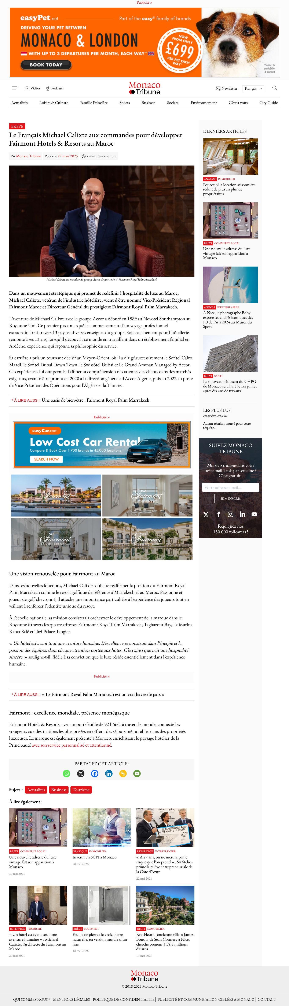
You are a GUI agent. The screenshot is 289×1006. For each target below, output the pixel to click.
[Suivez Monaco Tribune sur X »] (207, 515)
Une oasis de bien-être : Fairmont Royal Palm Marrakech (95, 400)
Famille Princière (94, 102)
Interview (17, 928)
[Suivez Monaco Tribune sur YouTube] (254, 515)
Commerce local (33, 851)
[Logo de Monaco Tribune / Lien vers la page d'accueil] (144, 87)
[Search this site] (274, 88)
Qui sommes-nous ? (31, 999)
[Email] (137, 773)
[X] (80, 773)
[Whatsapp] (66, 773)
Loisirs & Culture (53, 102)
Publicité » (102, 417)
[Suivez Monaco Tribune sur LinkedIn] (242, 515)
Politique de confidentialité (123, 999)
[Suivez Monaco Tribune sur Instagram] (230, 515)
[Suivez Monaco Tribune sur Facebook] (219, 515)
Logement (91, 928)
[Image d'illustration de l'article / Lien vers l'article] (38, 827)
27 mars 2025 (68, 155)
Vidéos (35, 88)
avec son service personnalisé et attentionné (71, 745)
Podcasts (57, 88)
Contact (267, 999)
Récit (141, 928)
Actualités (19, 102)
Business (148, 102)
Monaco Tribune (28, 155)
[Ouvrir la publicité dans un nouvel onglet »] (144, 42)
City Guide (268, 102)
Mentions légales (71, 999)
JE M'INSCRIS (231, 498)
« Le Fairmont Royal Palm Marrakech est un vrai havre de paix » (103, 694)
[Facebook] (94, 773)
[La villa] (165, 905)
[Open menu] (14, 85)
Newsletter (229, 88)
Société (173, 102)
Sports (125, 102)
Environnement (204, 102)
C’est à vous (238, 102)
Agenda (209, 307)
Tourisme (81, 789)
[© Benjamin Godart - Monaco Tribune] (230, 353)
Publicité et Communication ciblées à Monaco (206, 999)
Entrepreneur (165, 851)
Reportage (145, 851)
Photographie (228, 307)
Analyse (210, 179)
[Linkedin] (109, 773)
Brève (17, 126)
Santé (218, 376)
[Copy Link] (123, 773)
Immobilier (97, 851)
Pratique (80, 851)
